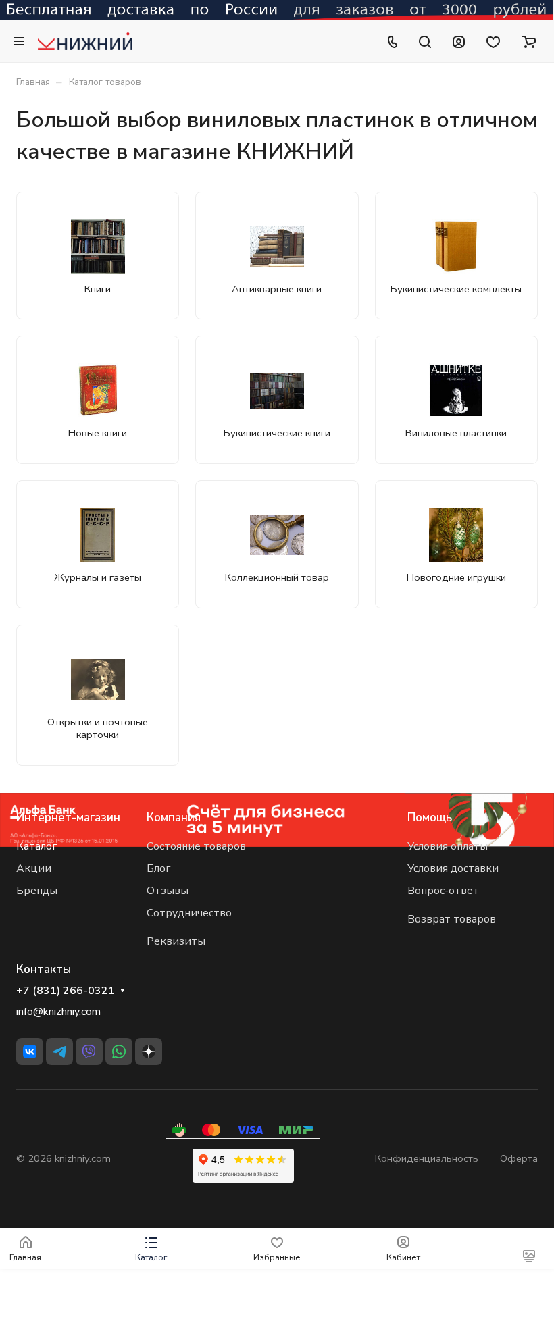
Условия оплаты (447, 846)
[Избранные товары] (493, 41)
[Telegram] (59, 1051)
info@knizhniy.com (58, 1011)
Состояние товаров (196, 846)
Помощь (429, 817)
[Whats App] (118, 1051)
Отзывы (167, 890)
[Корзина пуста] (529, 41)
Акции (33, 868)
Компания (174, 817)
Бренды (36, 890)
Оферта (519, 1158)
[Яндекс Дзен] (148, 1051)
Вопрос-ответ (443, 890)
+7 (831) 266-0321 (65, 991)
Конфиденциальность (426, 1158)
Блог (158, 868)
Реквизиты (176, 941)
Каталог (36, 846)
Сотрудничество (189, 913)
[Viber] (89, 1051)
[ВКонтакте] (29, 1051)
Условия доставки (453, 868)
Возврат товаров (451, 919)
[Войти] (459, 41)
